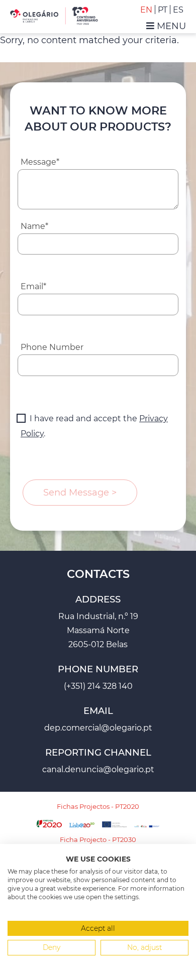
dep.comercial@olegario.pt (98, 728)
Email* (33, 286)
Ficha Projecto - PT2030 (98, 839)
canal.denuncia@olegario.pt (98, 769)
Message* (40, 162)
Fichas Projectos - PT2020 (98, 806)
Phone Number (52, 347)
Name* (34, 226)
